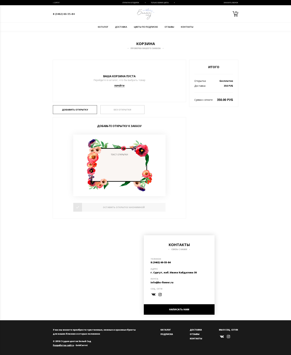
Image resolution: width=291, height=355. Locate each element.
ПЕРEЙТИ (119, 85)
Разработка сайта (63, 345)
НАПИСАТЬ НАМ (179, 309)
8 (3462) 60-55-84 (64, 14)
